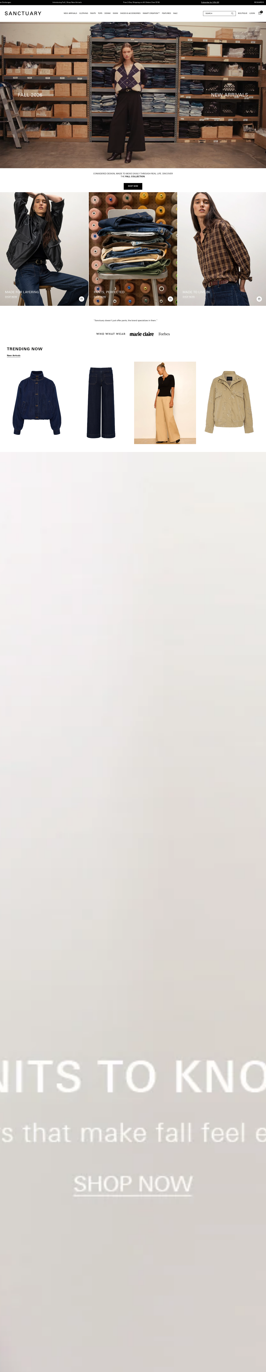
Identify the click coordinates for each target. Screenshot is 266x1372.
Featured (166, 13)
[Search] (219, 13)
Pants (93, 13)
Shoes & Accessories (130, 13)
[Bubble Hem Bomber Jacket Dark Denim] (37, 403)
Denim (107, 13)
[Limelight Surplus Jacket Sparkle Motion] (229, 403)
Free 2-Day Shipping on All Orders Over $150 (80, 2)
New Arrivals (70, 13)
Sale (175, 13)
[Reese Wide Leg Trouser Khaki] (165, 403)
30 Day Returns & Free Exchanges (213, 2)
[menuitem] (71, 13)
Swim (115, 13)
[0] (259, 13)
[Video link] (133, 95)
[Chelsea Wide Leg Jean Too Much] (101, 403)
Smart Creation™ (151, 13)
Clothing (83, 13)
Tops (100, 13)
